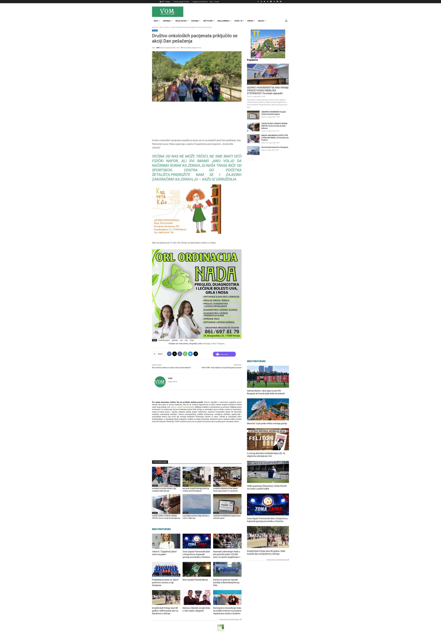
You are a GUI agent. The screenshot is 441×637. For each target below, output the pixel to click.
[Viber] (180, 353)
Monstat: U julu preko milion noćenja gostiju (267, 423)
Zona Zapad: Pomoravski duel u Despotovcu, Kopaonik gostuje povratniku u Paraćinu (196, 554)
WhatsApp (207, 343)
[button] (286, 21)
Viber (214, 343)
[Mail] (264, 1)
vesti (186, 340)
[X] (274, 1)
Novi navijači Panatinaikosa (195, 579)
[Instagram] (261, 1)
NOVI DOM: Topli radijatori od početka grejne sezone (222, 368)
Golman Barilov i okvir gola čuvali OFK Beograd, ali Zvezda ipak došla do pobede (266, 392)
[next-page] (252, 158)
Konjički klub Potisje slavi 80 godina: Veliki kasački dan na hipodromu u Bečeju (165, 611)
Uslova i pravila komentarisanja (182, 407)
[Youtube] (277, 1)
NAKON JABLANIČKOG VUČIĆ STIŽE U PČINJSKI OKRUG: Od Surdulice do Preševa (275, 137)
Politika (250, 83)
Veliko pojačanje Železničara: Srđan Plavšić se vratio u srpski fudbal (267, 487)
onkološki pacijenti (164, 340)
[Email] (195, 353)
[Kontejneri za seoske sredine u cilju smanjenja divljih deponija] (166, 477)
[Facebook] (258, 1)
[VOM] (160, 381)
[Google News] (280, 1)
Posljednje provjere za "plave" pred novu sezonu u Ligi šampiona (165, 582)
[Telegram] (271, 1)
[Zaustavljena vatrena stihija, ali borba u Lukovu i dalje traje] (197, 504)
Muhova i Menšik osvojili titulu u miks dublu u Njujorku (196, 609)
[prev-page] (248, 158)
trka (181, 340)
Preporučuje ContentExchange (229, 619)
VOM (157, 48)
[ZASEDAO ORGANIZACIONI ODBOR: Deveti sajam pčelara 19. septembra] (227, 477)
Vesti (161, 27)
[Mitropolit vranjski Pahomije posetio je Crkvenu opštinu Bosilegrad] (197, 477)
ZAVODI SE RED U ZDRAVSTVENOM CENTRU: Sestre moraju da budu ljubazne (274, 126)
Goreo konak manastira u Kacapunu (274, 147)
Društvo (166, 27)
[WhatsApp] (185, 353)
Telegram (221, 343)
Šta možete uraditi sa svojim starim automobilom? (171, 368)
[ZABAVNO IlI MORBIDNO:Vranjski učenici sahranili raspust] (227, 504)
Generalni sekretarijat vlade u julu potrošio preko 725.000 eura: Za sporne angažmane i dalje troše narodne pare (226, 554)
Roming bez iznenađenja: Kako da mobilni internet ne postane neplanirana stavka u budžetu (227, 611)
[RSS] (267, 1)
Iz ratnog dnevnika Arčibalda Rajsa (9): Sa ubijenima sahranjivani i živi (266, 454)
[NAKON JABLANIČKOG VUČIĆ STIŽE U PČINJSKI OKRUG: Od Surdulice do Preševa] (253, 138)
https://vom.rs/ (172, 381)
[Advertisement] (241, 11)
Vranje (192, 340)
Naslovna (155, 27)
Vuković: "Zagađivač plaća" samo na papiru (164, 553)
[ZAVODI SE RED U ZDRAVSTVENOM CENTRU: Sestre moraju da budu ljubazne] (166, 504)
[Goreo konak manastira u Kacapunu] (253, 150)
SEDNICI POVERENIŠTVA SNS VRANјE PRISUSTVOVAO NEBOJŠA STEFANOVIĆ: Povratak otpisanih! (268, 90)
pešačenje (175, 340)
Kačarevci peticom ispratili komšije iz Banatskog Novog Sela (226, 582)
